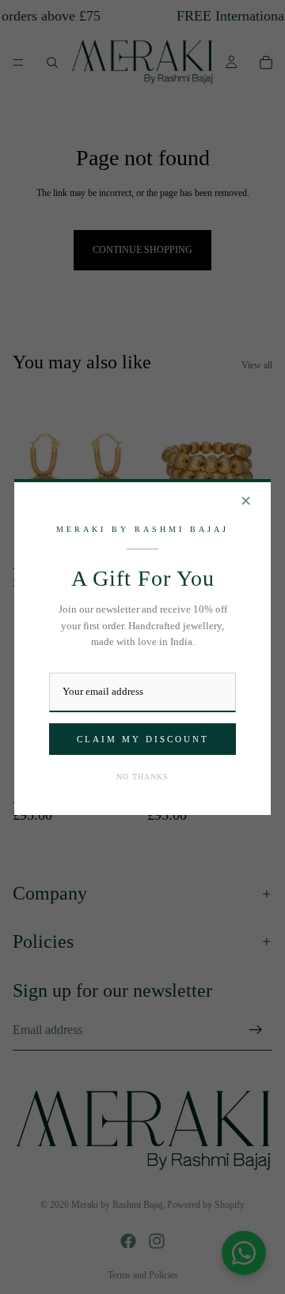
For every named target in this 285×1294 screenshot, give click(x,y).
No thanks (142, 776)
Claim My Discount (143, 739)
